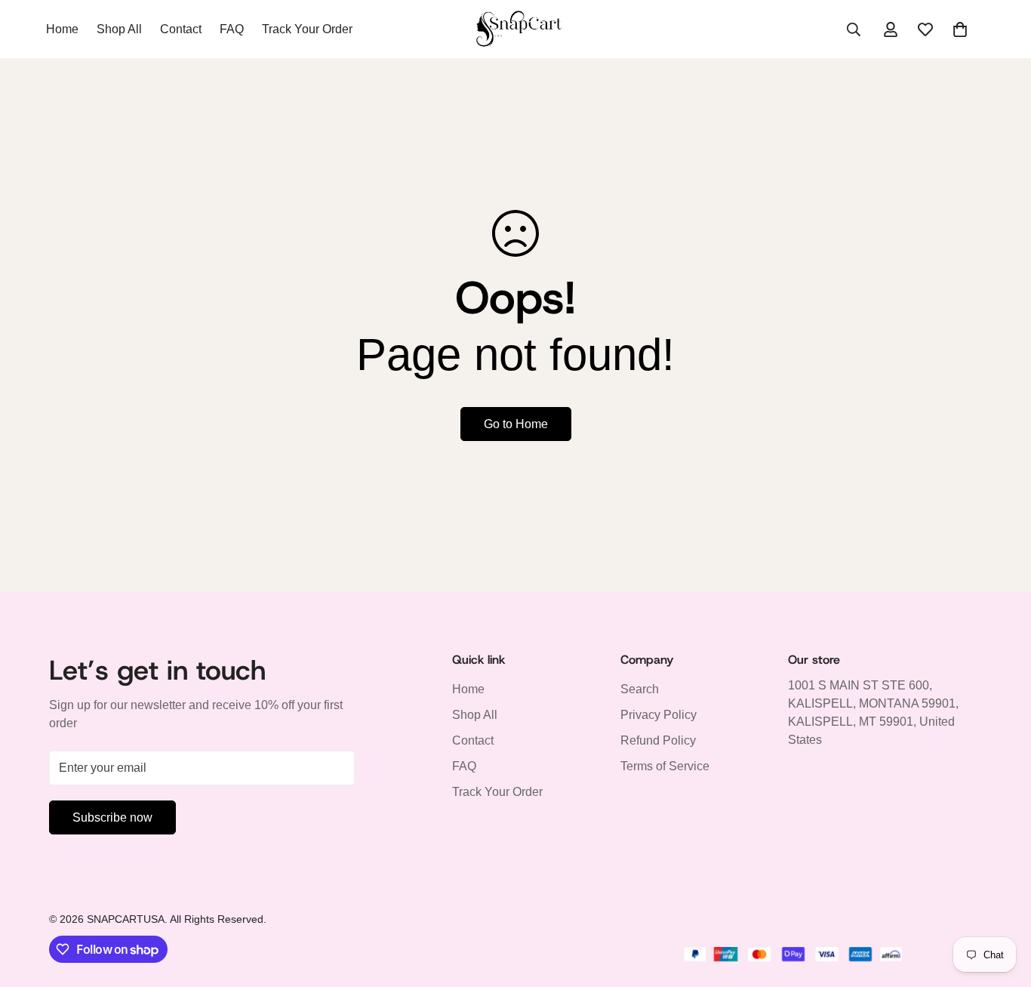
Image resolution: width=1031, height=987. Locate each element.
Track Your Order (307, 29)
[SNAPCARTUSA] (515, 29)
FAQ (232, 29)
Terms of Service (664, 766)
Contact (181, 29)
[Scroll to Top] (1001, 904)
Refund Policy (658, 741)
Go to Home (516, 424)
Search (639, 689)
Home (62, 29)
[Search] (853, 29)
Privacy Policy (658, 715)
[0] (960, 29)
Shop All (119, 29)
